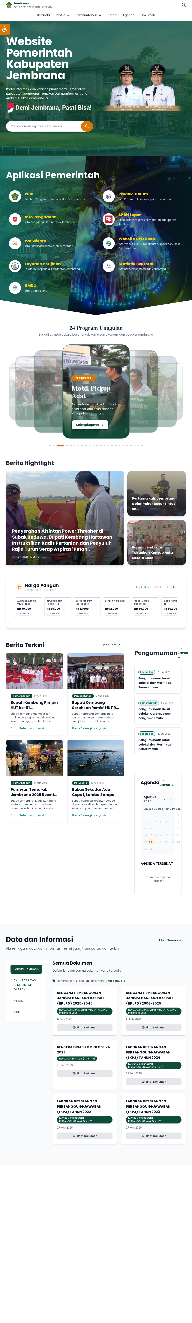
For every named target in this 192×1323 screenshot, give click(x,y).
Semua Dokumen (26, 969)
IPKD (17, 1012)
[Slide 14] (104, 445)
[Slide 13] (101, 445)
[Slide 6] (74, 445)
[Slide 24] (142, 445)
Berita (112, 15)
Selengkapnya (56, 426)
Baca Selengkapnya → (28, 728)
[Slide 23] (138, 445)
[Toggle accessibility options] (5, 29)
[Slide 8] (82, 445)
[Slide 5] (71, 445)
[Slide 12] (97, 445)
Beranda (43, 15)
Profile (60, 15)
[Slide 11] (93, 445)
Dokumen (148, 15)
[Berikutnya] (173, 587)
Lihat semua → (115, 981)
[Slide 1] (50, 445)
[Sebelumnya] (167, 587)
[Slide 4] (67, 445)
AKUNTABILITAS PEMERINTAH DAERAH (25, 985)
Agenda (129, 15)
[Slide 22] (134, 445)
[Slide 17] (116, 445)
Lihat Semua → (113, 645)
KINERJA (20, 1001)
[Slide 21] (131, 445)
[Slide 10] (89, 445)
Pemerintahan (86, 15)
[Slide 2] (53, 445)
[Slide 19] (123, 445)
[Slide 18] (119, 445)
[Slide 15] (108, 445)
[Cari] (184, 5)
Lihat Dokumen (87, 1027)
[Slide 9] (86, 445)
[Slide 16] (112, 445)
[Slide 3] (60, 445)
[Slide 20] (127, 445)
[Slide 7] (78, 445)
